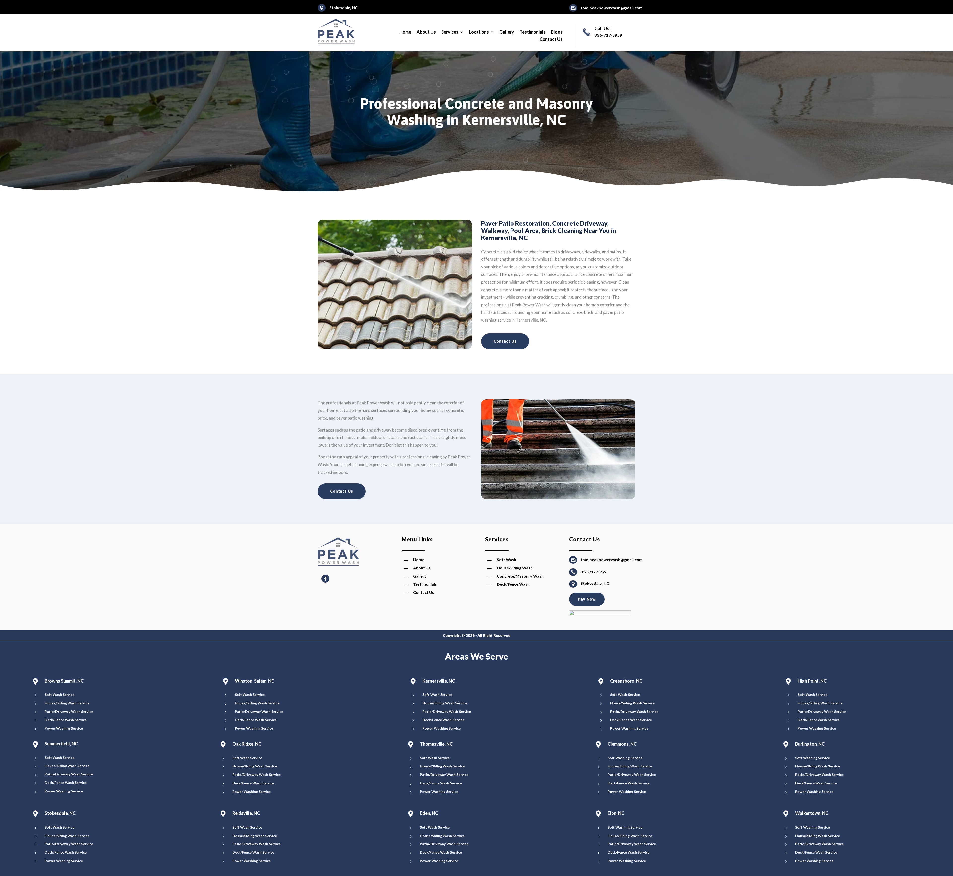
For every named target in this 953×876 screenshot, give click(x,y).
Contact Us (551, 39)
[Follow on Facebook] (325, 579)
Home (405, 32)
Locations (479, 32)
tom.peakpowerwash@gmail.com (612, 7)
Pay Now (587, 599)
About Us (426, 32)
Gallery (506, 32)
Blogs (557, 32)
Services (449, 32)
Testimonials (532, 32)
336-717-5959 (593, 571)
